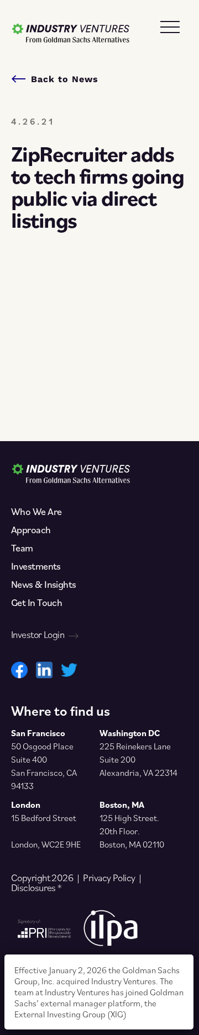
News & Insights (43, 584)
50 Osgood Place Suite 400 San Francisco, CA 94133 (44, 766)
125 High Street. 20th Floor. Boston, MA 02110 (132, 831)
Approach (31, 530)
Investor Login (37, 635)
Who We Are (36, 512)
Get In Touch (36, 603)
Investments (36, 566)
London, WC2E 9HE (46, 844)
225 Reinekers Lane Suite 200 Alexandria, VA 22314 (138, 759)
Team (22, 548)
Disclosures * (36, 888)
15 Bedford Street (43, 817)
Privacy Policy (109, 878)
